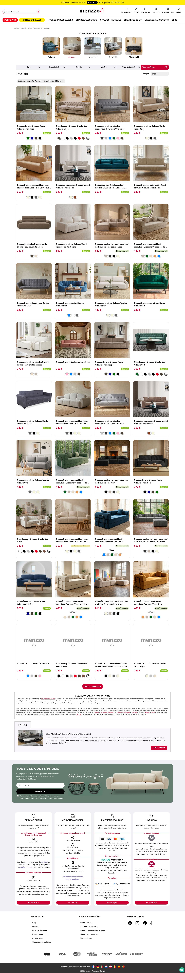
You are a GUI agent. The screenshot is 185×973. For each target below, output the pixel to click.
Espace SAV (33, 842)
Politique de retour (39, 930)
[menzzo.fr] (93, 966)
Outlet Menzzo (86, 922)
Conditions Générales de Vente (92, 930)
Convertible (113, 57)
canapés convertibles (123, 712)
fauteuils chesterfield (107, 712)
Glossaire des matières (41, 942)
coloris (79, 67)
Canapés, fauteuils (26, 28)
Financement (37, 934)
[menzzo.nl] (106, 966)
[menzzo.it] (102, 966)
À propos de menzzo (88, 926)
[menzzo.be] (115, 966)
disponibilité (54, 67)
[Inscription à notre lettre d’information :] (40, 785)
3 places (71, 57)
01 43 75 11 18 (72, 848)
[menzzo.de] (98, 966)
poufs (153, 712)
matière (103, 67)
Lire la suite (159, 748)
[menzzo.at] (110, 966)
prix (28, 67)
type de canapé (128, 67)
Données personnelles (89, 934)
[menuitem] (10, 20)
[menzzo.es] (119, 966)
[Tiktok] (151, 923)
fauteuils (147, 712)
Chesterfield (134, 57)
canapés (96, 712)
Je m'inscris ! (40, 791)
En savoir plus (33, 903)
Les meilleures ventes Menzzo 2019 (68, 734)
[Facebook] (130, 923)
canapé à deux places (48, 698)
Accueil (16, 28)
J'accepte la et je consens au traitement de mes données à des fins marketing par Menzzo (42, 797)
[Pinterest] (145, 923)
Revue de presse (87, 938)
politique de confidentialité (38, 796)
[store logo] (92, 11)
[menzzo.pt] (123, 966)
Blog (34, 922)
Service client (37, 938)
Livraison (36, 926)
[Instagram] (137, 923)
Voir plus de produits (92, 686)
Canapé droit (38, 28)
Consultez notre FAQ (33, 880)
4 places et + (92, 57)
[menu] (92, 20)
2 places (51, 57)
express (134, 712)
